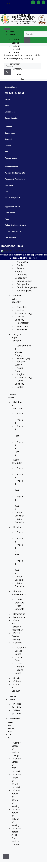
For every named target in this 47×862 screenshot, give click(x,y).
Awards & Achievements (15, 173)
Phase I (19, 415)
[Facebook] (24, 3)
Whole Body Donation (14, 198)
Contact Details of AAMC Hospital (16, 781)
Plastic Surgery (19, 369)
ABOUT (12, 35)
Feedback (9, 185)
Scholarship (19, 614)
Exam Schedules (17, 461)
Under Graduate (19, 601)
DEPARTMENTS (15, 64)
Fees (7, 219)
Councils (17, 642)
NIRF (7, 106)
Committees (10, 133)
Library (8, 145)
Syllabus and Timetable (17, 405)
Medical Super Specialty (16, 298)
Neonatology (23, 323)
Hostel (7, 99)
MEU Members (22, 80)
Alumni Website (11, 167)
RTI (6, 192)
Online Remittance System (15, 225)
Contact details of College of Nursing (16, 817)
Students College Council (20, 650)
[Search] (7, 72)
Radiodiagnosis (24, 290)
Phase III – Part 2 (19, 567)
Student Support (12, 395)
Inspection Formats (13, 231)
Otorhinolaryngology (27, 287)
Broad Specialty (19, 514)
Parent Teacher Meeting (16, 636)
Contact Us (11, 736)
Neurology (22, 329)
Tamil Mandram (19, 665)
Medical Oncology (19, 318)
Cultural (17, 681)
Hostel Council (19, 659)
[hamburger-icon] (7, 29)
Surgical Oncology (20, 382)
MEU (19, 74)
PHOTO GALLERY (16, 706)
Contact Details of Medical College (16, 749)
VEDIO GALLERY (16, 712)
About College (16, 41)
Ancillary (17, 69)
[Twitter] (27, 3)
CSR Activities (10, 238)
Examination (10, 213)
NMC (7, 152)
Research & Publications (15, 179)
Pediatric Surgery (20, 363)
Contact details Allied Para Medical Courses (16, 836)
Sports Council (19, 671)
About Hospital (16, 47)
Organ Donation (11, 118)
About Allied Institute (16, 55)
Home (12, 32)
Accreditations (11, 158)
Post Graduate (19, 607)
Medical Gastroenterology (23, 312)
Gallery (12, 699)
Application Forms (12, 207)
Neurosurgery (23, 358)
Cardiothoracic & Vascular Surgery (23, 350)
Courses (13, 696)
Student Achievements (19, 593)
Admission (9, 139)
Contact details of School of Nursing (16, 798)
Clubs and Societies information (17, 625)
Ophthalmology (24, 281)
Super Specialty (19, 520)
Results (17, 527)
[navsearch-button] (25, 29)
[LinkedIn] (24, 7)
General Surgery (19, 270)
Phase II (19, 421)
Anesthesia (22, 262)
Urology (20, 387)
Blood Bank (9, 112)
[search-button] (27, 40)
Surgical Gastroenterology (23, 376)
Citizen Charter (11, 87)
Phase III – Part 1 (19, 432)
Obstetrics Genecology (21, 276)
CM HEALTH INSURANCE (14, 93)
